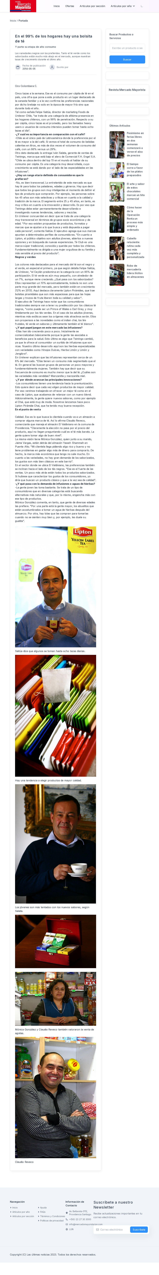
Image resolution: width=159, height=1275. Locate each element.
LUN (71, 1229)
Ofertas (69, 6)
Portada (23, 20)
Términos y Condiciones (52, 1216)
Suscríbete (139, 1229)
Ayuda (43, 1207)
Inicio (57, 6)
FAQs (42, 1212)
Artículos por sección (92, 6)
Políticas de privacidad (52, 1220)
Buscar (127, 59)
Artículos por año (121, 6)
